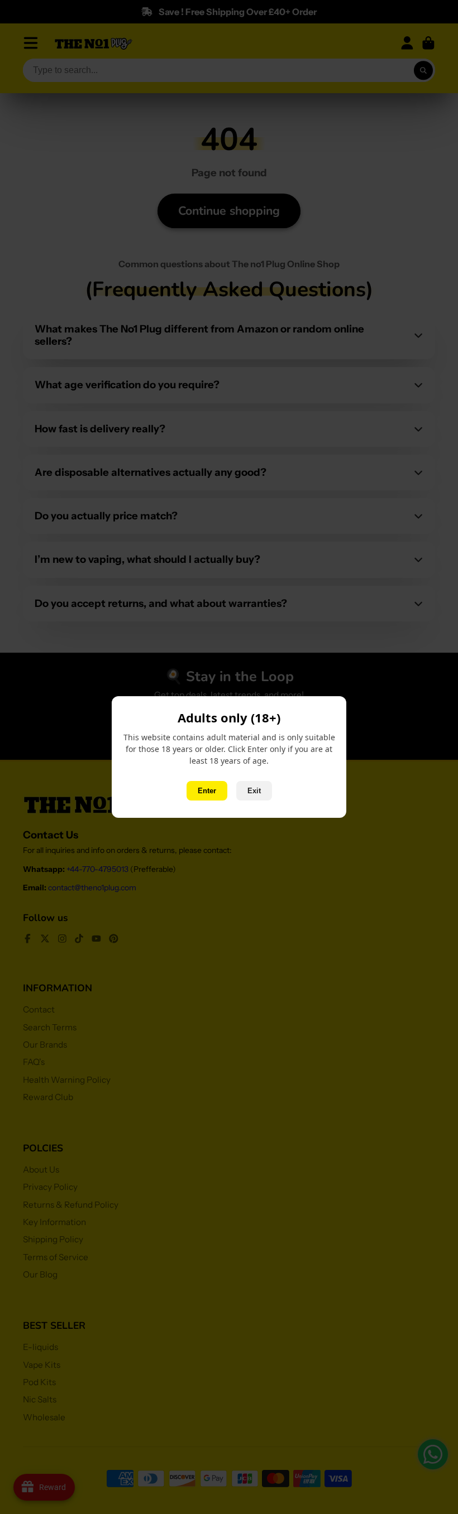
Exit (254, 791)
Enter (207, 791)
